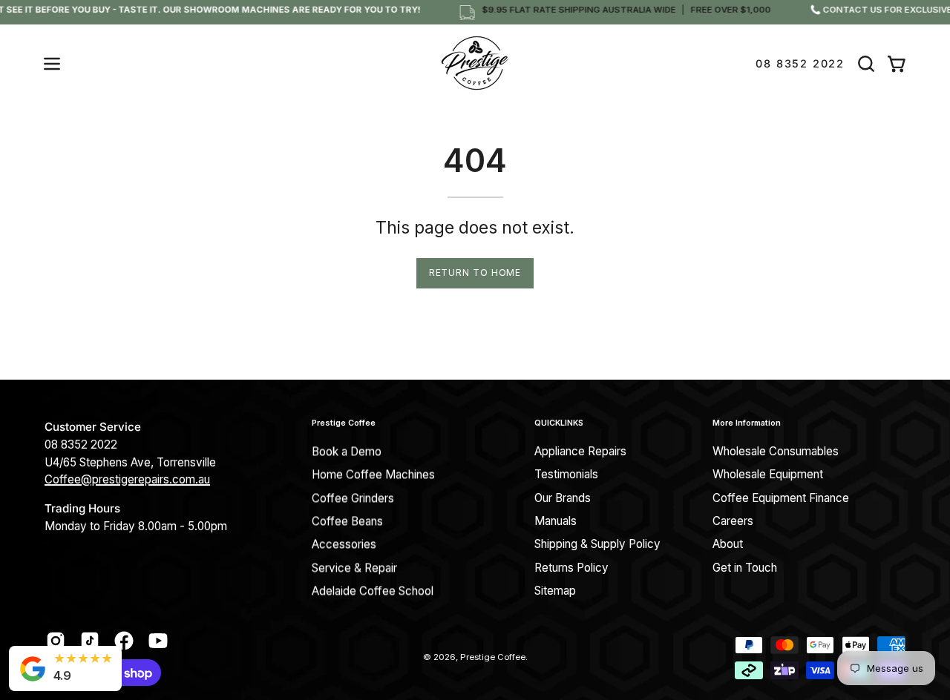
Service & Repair (354, 568)
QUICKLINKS (558, 423)
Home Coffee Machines (373, 475)
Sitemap (555, 591)
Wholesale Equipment (767, 475)
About (727, 545)
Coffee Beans (347, 521)
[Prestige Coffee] (475, 64)
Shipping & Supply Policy (597, 545)
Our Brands (562, 498)
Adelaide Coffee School (372, 591)
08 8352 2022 (800, 63)
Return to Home (475, 272)
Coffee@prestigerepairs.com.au (127, 479)
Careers (732, 521)
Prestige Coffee (344, 423)
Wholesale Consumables (775, 451)
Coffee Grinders (353, 498)
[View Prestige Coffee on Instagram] (56, 641)
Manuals (555, 521)
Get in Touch (744, 568)
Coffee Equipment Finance (780, 498)
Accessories (344, 545)
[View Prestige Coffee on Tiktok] (90, 641)
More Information (746, 423)
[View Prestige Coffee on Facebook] (124, 641)
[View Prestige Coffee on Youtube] (158, 641)
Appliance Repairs (580, 451)
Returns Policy (571, 568)
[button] (866, 63)
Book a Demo (346, 451)
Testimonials (566, 475)
